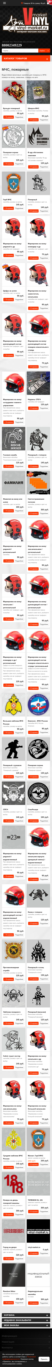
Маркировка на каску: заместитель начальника (37, 294)
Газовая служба (10, 455)
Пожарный (32, 200)
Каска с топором (35, 912)
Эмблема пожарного (12, 1012)
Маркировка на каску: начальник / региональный (12, 605)
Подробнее (19, 117)
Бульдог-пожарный (11, 108)
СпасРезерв (33, 809)
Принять (44, 1359)
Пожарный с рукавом (12, 765)
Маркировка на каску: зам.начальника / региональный (37, 549)
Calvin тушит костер (11, 1056)
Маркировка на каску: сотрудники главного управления (12, 402)
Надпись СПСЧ (34, 399)
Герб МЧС (7, 200)
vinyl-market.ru (34, 1247)
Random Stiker (9, 1291)
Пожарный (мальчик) (37, 1012)
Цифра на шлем (10, 291)
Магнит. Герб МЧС (35, 1156)
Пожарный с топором (37, 455)
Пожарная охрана (10, 152)
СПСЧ (5, 809)
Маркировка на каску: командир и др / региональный (12, 660)
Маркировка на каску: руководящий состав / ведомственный (12, 915)
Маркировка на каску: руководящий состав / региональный (37, 605)
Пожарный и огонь (36, 967)
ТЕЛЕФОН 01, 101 (35, 1200)
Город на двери (10, 1247)
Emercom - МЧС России (38, 721)
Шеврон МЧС (33, 108)
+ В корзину (8, 117)
